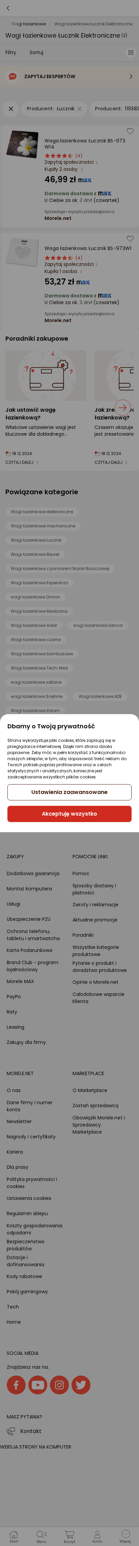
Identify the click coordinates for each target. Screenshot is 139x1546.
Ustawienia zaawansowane (69, 792)
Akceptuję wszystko (69, 814)
